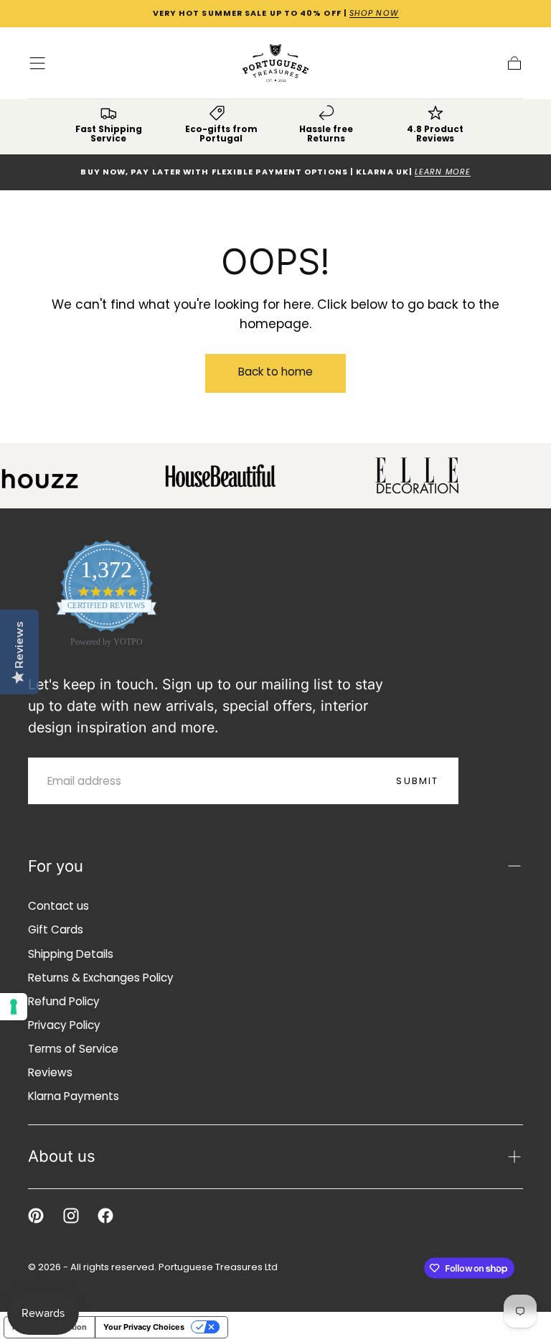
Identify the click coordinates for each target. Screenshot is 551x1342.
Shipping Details (70, 953)
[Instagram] (71, 1215)
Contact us (58, 905)
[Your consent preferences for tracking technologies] (13, 1006)
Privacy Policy (64, 1025)
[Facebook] (105, 1215)
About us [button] (61, 1156)
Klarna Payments (73, 1096)
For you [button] (55, 866)
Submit (417, 781)
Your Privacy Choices (143, 1327)
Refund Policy (64, 1001)
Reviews (50, 1072)
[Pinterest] (36, 1215)
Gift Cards (55, 929)
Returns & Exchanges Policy (101, 977)
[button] (37, 63)
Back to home (275, 371)
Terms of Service (73, 1048)
